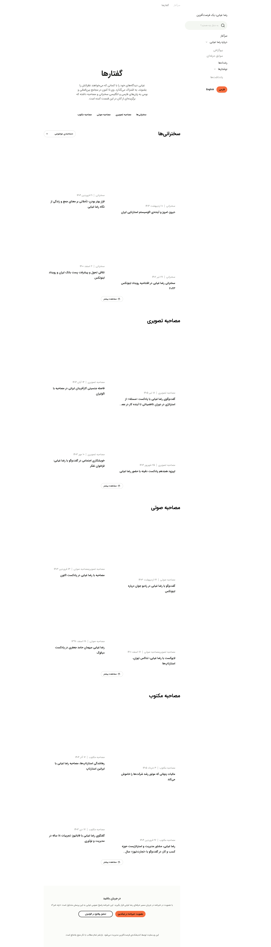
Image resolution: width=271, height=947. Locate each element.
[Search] (223, 25)
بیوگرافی (218, 50)
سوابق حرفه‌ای (215, 56)
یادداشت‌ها (216, 77)
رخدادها (222, 63)
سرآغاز (224, 36)
